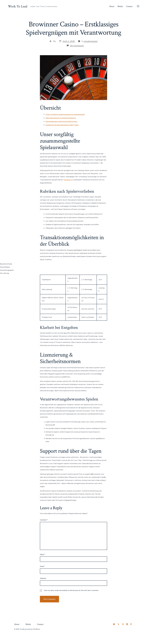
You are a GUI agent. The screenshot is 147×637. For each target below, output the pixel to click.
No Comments (77, 45)
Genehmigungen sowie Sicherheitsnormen (61, 121)
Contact (129, 6)
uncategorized (90, 41)
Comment (44, 520)
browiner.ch (68, 180)
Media (120, 6)
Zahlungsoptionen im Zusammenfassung (61, 118)
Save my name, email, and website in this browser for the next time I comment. (71, 590)
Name (42, 554)
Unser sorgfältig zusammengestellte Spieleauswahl (65, 114)
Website (43, 578)
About (111, 6)
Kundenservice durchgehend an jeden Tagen (62, 125)
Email (42, 566)
